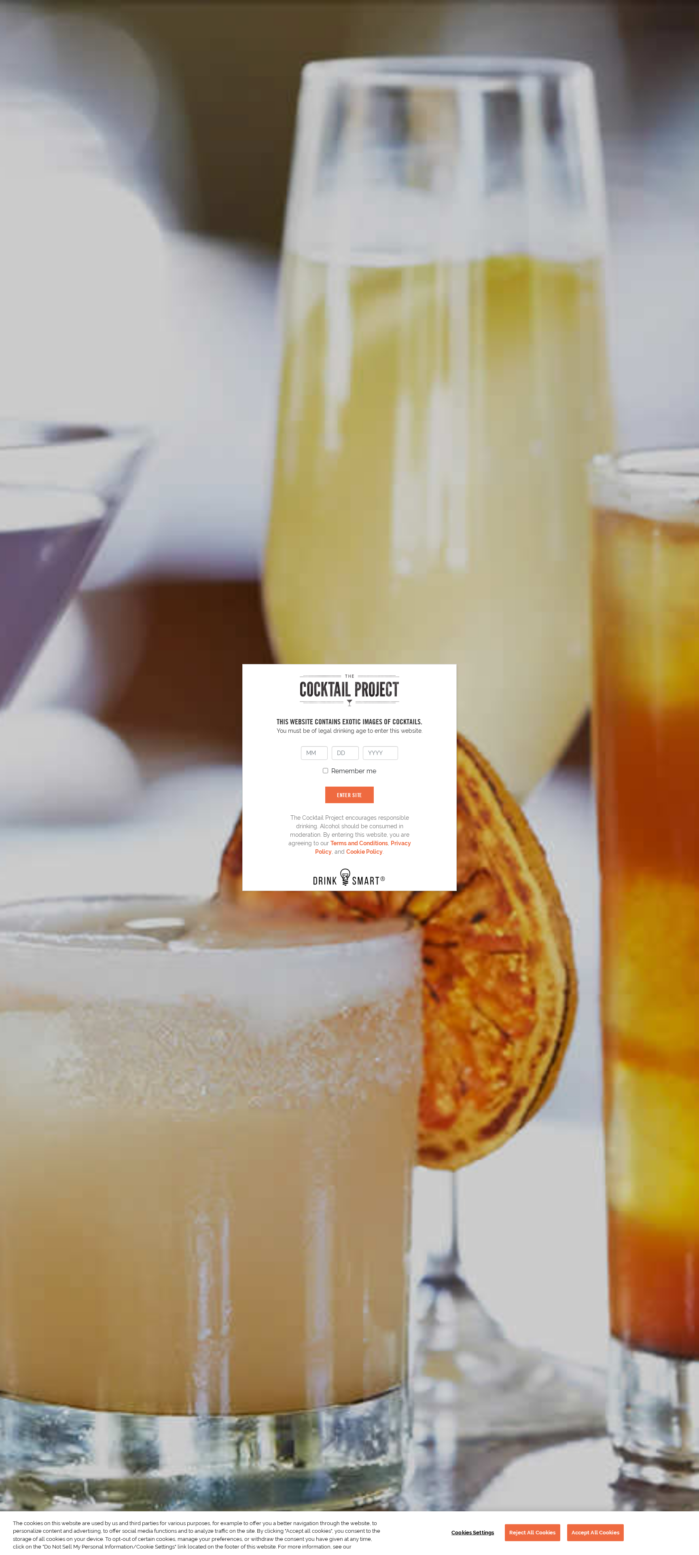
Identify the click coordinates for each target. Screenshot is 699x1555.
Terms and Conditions (359, 843)
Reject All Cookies (532, 1533)
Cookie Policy (364, 851)
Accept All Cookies (595, 1533)
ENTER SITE (349, 794)
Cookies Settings (472, 1533)
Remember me (353, 771)
